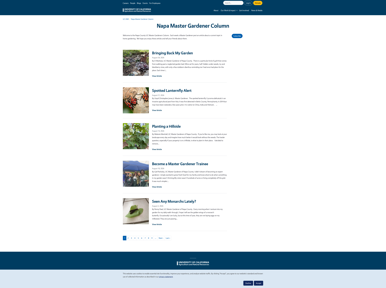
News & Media (256, 10)
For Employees (154, 3)
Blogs (139, 3)
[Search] (242, 3)
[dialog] (193, 278)
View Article (157, 76)
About (216, 10)
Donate (258, 3)
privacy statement (166, 276)
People (132, 3)
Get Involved (244, 10)
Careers (126, 3)
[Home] (137, 10)
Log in (248, 3)
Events (145, 3)
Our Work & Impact (228, 10)
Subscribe (237, 36)
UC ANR (126, 19)
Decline (248, 283)
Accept (258, 283)
